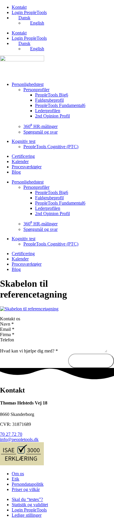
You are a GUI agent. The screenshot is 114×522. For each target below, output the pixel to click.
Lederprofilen (47, 110)
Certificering (23, 156)
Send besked (91, 361)
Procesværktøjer (27, 166)
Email (7, 329)
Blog (16, 172)
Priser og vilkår (26, 489)
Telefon (7, 339)
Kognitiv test (23, 141)
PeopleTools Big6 (51, 94)
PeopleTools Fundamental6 (60, 105)
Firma (7, 334)
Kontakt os (10, 318)
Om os (18, 473)
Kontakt (19, 7)
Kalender (20, 161)
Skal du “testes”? (27, 499)
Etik (15, 478)
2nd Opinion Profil (52, 115)
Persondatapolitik (28, 484)
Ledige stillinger (27, 515)
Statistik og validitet (30, 504)
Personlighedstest (28, 84)
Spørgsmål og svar (40, 131)
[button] (57, 319)
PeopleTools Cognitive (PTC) (50, 146)
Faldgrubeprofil (49, 100)
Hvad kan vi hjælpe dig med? (29, 350)
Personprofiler (36, 89)
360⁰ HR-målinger (40, 126)
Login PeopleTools (29, 12)
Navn (7, 324)
